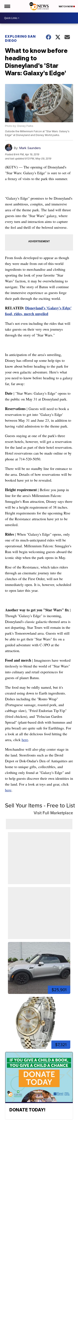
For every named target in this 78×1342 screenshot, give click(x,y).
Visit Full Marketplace (53, 813)
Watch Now (66, 6)
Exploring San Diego (20, 38)
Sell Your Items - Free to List (40, 805)
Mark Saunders (30, 148)
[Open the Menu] (7, 6)
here (25, 739)
